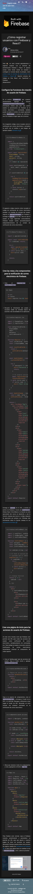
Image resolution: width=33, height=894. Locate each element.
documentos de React (9, 522)
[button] (30, 2)
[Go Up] (23, 884)
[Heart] (26, 2)
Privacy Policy (21, 892)
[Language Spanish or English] (22, 2)
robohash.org (15, 130)
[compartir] (20, 56)
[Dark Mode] (19, 2)
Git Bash (17, 295)
